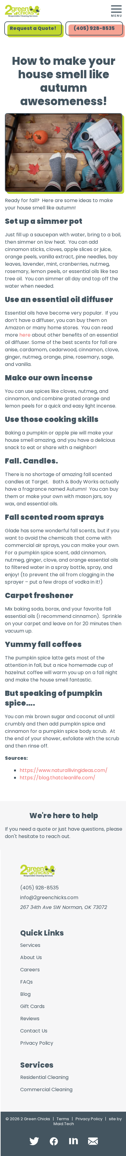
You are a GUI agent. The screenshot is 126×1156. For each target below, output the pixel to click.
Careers (30, 969)
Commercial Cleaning (46, 1089)
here (25, 334)
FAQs (26, 981)
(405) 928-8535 (94, 28)
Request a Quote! (33, 28)
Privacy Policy (36, 1043)
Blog (25, 994)
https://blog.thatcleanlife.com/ (57, 777)
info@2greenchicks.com (49, 897)
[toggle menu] (116, 11)
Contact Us (33, 1030)
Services (30, 945)
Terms (63, 1118)
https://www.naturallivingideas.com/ (64, 770)
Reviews (29, 1018)
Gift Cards (32, 1006)
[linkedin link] (73, 1141)
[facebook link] (53, 1141)
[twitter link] (34, 1141)
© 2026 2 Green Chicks (28, 1118)
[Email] (93, 1141)
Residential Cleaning (44, 1077)
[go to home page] (48, 11)
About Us (31, 957)
